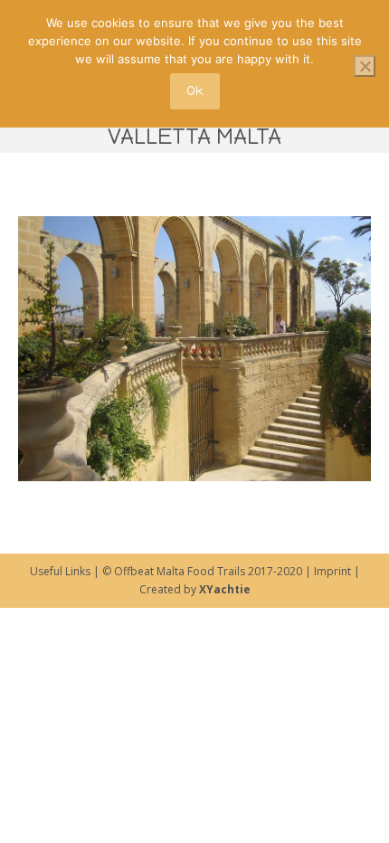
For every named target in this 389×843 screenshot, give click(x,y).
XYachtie (225, 589)
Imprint (331, 571)
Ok (195, 91)
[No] (364, 66)
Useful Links (60, 571)
